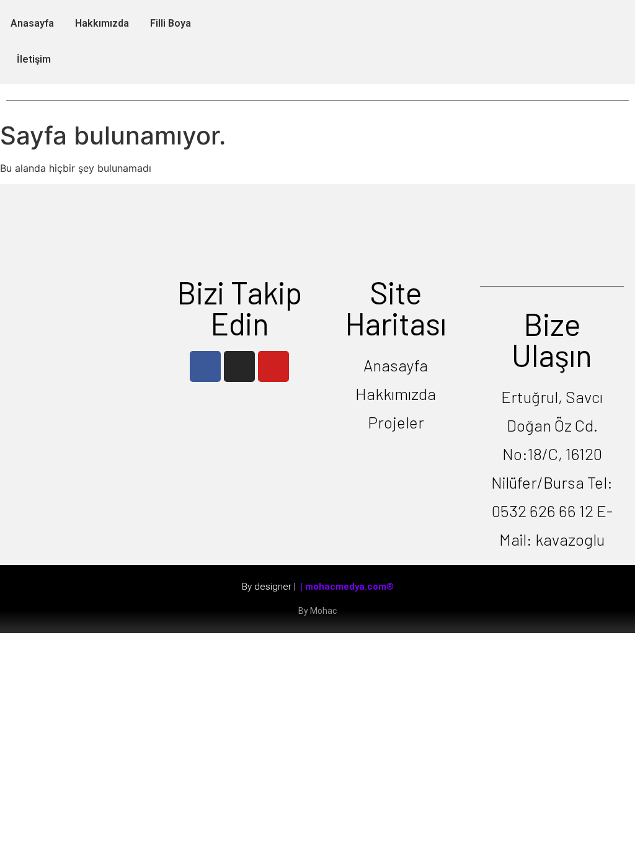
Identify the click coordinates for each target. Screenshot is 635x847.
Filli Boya (170, 23)
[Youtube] (273, 366)
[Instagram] (239, 366)
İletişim (34, 59)
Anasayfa (32, 23)
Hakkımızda (102, 23)
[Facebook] (205, 366)
